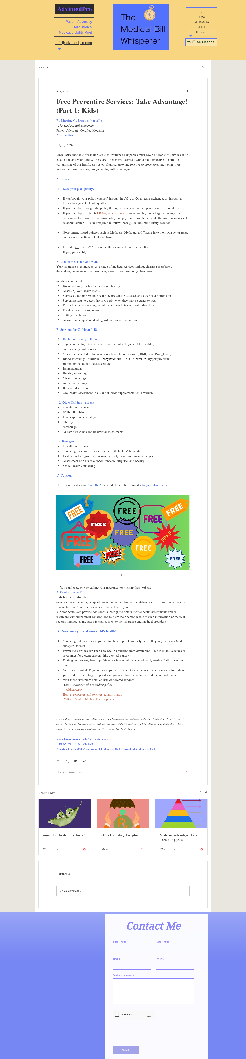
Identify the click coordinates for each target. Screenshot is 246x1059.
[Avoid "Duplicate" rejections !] (65, 813)
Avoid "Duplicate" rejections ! (64, 835)
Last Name (162, 941)
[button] (203, 67)
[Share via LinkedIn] (75, 761)
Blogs (201, 17)
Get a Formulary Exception (120, 835)
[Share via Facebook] (58, 761)
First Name (119, 941)
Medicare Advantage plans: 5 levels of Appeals (180, 837)
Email (116, 958)
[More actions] (187, 91)
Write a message (123, 975)
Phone (160, 958)
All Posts (43, 67)
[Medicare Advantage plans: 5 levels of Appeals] (181, 813)
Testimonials (201, 22)
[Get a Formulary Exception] (123, 813)
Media (201, 27)
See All (204, 792)
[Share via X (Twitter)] (67, 761)
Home (201, 12)
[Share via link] (84, 761)
